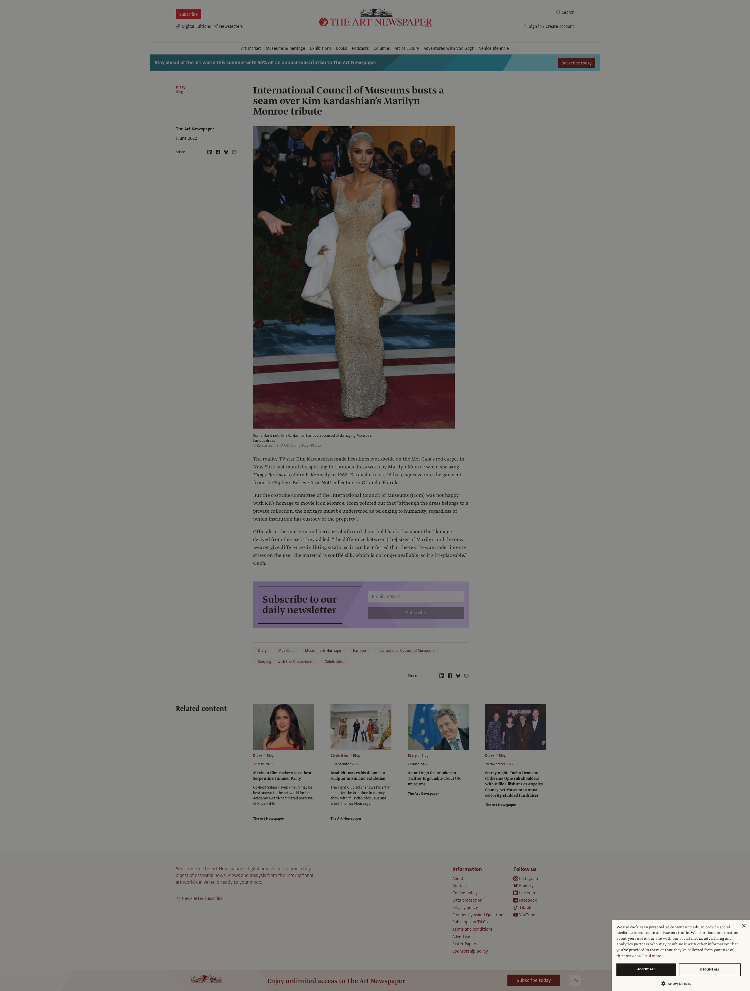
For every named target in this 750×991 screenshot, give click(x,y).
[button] (678, 983)
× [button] (743, 926)
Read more (651, 955)
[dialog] (681, 955)
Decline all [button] (710, 969)
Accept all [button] (646, 969)
